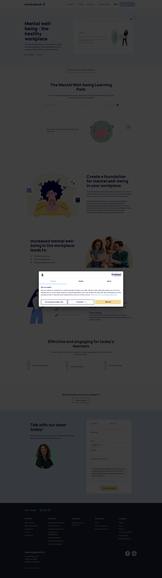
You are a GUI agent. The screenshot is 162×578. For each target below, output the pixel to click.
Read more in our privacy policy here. (104, 295)
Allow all (108, 302)
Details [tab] (81, 281)
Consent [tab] (53, 281)
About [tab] (109, 281)
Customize (79, 302)
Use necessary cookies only (54, 302)
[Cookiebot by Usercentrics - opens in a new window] (113, 275)
